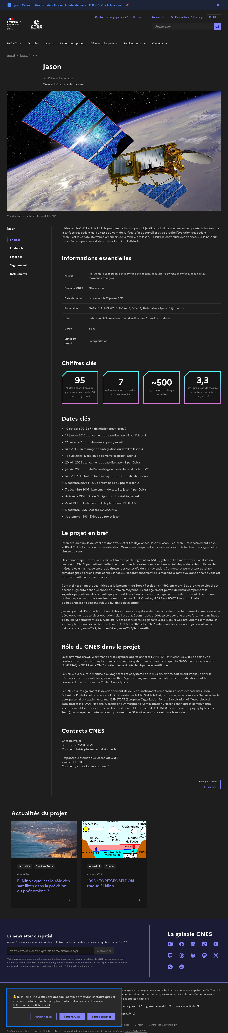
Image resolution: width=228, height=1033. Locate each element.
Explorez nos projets (72, 43)
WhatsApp (170, 967)
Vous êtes (157, 43)
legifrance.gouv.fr (127, 1006)
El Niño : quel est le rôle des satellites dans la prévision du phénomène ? (43, 886)
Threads (181, 955)
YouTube (216, 944)
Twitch (170, 955)
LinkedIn (193, 944)
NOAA (123, 308)
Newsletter (158, 17)
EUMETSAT (107, 308)
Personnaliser (43, 1016)
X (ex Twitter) (216, 955)
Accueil (11, 55)
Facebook (181, 944)
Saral (136, 598)
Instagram (170, 944)
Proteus (110, 624)
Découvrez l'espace (102, 43)
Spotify (181, 967)
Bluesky (193, 955)
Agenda (50, 43)
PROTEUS (129, 503)
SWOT (171, 598)
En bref (15, 240)
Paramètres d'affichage (189, 17)
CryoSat (146, 598)
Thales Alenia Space (155, 308)
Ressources (139, 17)
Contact (139, 1024)
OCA (135, 308)
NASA (92, 308)
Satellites (16, 257)
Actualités (33, 43)
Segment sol (18, 265)
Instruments (18, 274)
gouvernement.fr (157, 1006)
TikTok (204, 944)
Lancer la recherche (217, 26)
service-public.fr (185, 1006)
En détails (16, 248)
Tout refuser (72, 1016)
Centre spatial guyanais (109, 17)
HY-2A (158, 598)
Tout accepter (101, 1016)
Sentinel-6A (105, 628)
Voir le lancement (113, 5)
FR (214, 17)
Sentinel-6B (141, 628)
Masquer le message (218, 5)
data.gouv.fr (124, 1014)
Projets (24, 55)
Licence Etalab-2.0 (134, 1031)
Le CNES (12, 43)
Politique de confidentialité (31, 1005)
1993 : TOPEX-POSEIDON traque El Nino (110, 883)
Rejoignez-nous (133, 43)
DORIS (114, 695)
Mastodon (204, 955)
